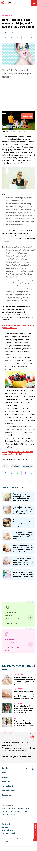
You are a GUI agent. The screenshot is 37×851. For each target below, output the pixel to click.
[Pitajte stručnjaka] (35, 832)
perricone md (27, 466)
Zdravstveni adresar (9, 790)
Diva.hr (26, 808)
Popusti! (26, 811)
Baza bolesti (6, 795)
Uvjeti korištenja (7, 830)
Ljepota (5, 777)
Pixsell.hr (5, 814)
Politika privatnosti (8, 833)
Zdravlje (5, 768)
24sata (19, 811)
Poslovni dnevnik (17, 808)
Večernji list (6, 808)
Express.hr (13, 814)
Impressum (6, 827)
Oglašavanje (6, 824)
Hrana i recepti (7, 781)
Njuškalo (13, 811)
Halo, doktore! (7, 786)
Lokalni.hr (5, 811)
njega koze (15, 466)
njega (5, 466)
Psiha (4, 772)
